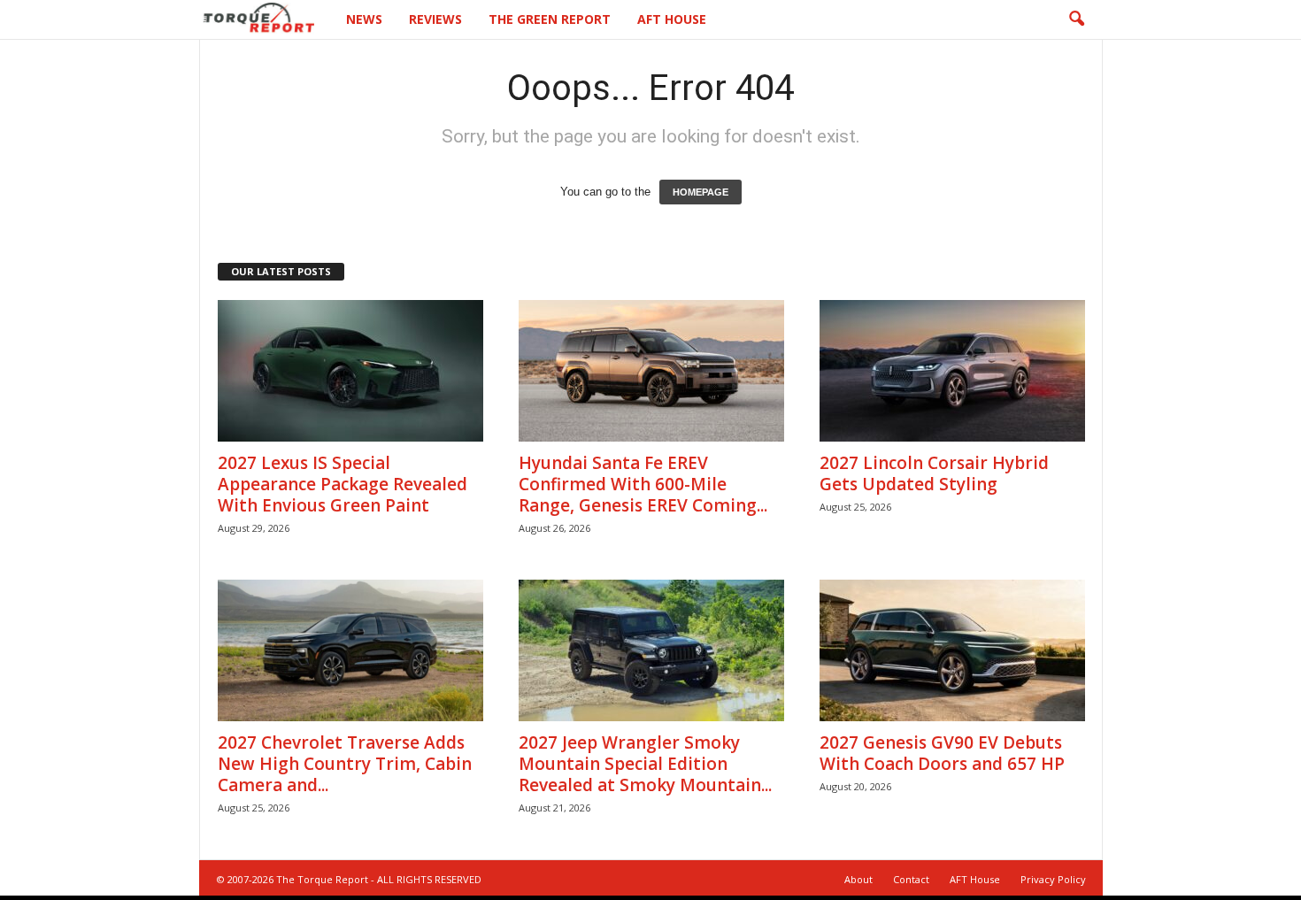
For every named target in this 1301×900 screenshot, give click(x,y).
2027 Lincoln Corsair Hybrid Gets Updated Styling (934, 473)
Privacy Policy (1053, 879)
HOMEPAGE (700, 192)
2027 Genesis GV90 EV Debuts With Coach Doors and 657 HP (942, 753)
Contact (911, 879)
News (364, 19)
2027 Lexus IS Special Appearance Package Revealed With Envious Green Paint (342, 484)
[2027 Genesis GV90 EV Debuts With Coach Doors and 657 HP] (952, 650)
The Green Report (550, 19)
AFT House (671, 19)
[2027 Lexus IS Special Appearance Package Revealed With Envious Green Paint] (350, 371)
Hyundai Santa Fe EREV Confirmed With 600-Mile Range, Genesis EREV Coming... (643, 484)
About (858, 879)
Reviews (435, 19)
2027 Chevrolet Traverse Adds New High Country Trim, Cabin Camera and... (345, 763)
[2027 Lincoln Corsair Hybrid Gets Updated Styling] (952, 371)
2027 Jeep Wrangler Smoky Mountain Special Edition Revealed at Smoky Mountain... (645, 763)
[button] (1076, 19)
